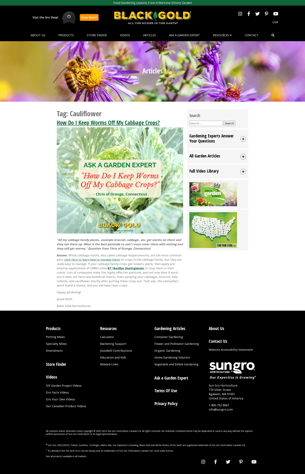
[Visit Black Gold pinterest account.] (266, 13)
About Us (38, 35)
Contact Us (218, 341)
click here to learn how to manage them (92, 259)
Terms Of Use (165, 391)
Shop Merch (89, 17)
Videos (125, 35)
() (126, 268)
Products (66, 35)
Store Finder (97, 35)
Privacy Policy (165, 403)
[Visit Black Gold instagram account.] (240, 13)
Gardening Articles (169, 328)
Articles (149, 35)
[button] (272, 35)
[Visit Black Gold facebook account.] (249, 13)
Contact (251, 35)
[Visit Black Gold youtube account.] (276, 13)
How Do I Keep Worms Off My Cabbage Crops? (108, 122)
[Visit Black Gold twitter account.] (257, 13)
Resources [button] (221, 35)
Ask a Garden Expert (184, 35)
